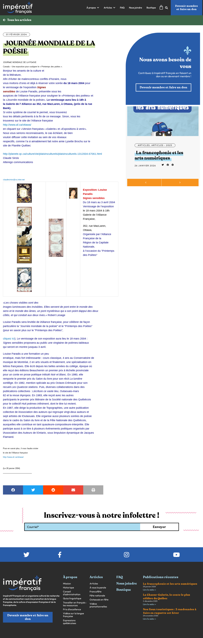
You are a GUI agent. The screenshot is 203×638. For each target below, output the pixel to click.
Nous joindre (126, 583)
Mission (67, 583)
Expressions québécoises (69, 622)
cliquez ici (9, 338)
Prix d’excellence (72, 609)
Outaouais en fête (99, 599)
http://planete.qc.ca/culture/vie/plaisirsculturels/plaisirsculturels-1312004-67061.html (52, 153)
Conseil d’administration (71, 593)
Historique (68, 587)
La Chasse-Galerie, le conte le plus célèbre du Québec (166, 596)
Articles (144, 145)
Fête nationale (97, 595)
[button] (93, 7)
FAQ (119, 577)
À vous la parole (98, 587)
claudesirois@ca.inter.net (14, 180)
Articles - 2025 (161, 145)
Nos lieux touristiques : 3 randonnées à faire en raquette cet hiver (169, 611)
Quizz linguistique (72, 598)
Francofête (96, 591)
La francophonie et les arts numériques (159, 155)
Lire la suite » (149, 589)
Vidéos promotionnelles (98, 605)
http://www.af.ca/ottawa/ (17, 124)
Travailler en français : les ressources (74, 604)
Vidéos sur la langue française (73, 615)
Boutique (123, 590)
